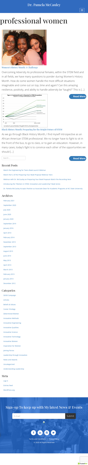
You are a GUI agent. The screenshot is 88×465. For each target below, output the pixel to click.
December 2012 (9, 283)
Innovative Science (10, 332)
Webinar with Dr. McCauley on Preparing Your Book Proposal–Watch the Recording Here (37, 179)
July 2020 (6, 210)
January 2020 (8, 219)
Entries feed (8, 385)
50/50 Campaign (9, 295)
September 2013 (9, 246)
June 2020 (7, 214)
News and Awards (10, 360)
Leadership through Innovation (15, 355)
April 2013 (7, 265)
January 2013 (8, 279)
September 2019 (9, 224)
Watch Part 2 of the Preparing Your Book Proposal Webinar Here (27, 175)
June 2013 (7, 256)
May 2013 (7, 260)
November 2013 (9, 242)
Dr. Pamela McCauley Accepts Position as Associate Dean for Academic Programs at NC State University (42, 188)
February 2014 (8, 237)
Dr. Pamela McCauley (44, 4)
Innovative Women (10, 341)
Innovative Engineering (12, 323)
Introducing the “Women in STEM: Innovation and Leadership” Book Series (31, 184)
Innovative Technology (12, 337)
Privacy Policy (54, 439)
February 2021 (8, 201)
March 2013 (7, 269)
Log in (5, 381)
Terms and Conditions (37, 439)
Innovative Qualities (11, 327)
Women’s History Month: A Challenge (20, 67)
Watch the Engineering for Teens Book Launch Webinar (24, 170)
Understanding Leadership (13, 369)
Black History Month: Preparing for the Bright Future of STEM (32, 129)
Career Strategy (9, 309)
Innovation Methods (11, 318)
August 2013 (8, 251)
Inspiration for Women (12, 346)
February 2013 (8, 274)
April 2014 (7, 233)
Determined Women (11, 314)
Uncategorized (9, 364)
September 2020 (9, 205)
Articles (6, 300)
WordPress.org (9, 390)
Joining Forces (8, 350)
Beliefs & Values (9, 304)
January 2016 (8, 228)
